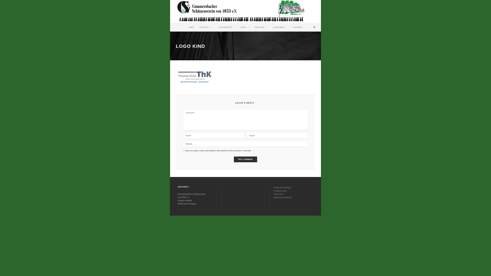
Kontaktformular (280, 191)
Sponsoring (278, 27)
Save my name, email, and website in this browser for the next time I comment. (218, 151)
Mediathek (260, 27)
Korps (243, 27)
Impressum (278, 194)
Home (191, 27)
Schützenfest (225, 27)
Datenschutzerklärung (282, 197)
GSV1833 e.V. (205, 27)
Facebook (297, 27)
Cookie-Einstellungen (282, 187)
